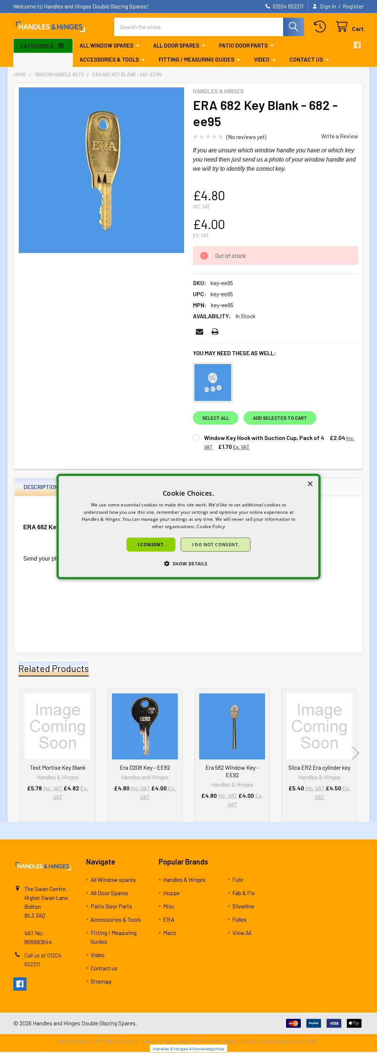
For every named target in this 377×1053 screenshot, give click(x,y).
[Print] (215, 331)
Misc (169, 906)
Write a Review (339, 135)
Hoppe (171, 892)
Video (261, 59)
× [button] (310, 483)
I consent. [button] (151, 544)
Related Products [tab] (53, 668)
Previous (21, 753)
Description (41, 487)
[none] (101, 170)
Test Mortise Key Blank (58, 767)
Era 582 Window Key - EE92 (232, 771)
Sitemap (101, 981)
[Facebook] (357, 45)
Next (355, 753)
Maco (169, 932)
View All (241, 932)
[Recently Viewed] (321, 26)
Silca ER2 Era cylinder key (319, 767)
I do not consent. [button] (215, 544)
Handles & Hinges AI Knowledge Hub (188, 1048)
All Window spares (106, 45)
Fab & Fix (243, 892)
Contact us (306, 59)
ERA (169, 919)
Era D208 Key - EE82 (145, 767)
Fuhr (237, 879)
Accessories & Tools (109, 59)
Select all (215, 418)
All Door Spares (176, 45)
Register (353, 6)
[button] (188, 563)
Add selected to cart (280, 418)
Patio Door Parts (243, 45)
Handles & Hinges (184, 879)
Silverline (243, 906)
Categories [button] (36, 45)
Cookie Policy (211, 526)
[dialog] (189, 526)
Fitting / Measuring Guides (196, 59)
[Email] (199, 331)
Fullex (239, 919)
